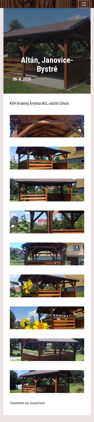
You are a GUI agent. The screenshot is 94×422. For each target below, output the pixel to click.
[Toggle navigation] (83, 4)
